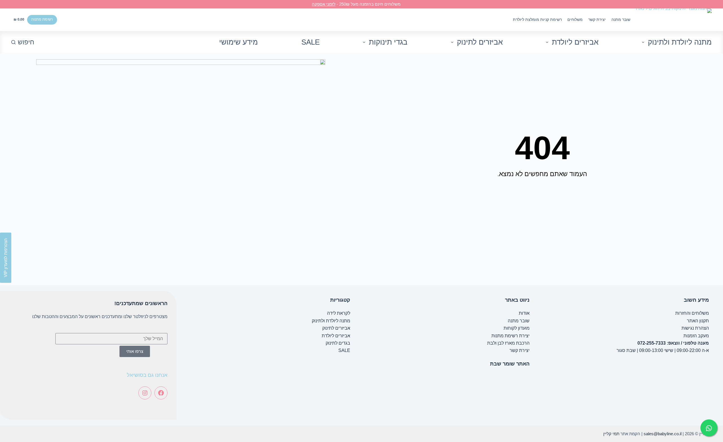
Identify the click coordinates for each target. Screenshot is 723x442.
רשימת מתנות (42, 19)
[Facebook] (161, 393)
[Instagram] (144, 393)
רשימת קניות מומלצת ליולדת (537, 19)
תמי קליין (611, 433)
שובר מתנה (620, 19)
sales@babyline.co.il (662, 433)
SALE (310, 42)
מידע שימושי (238, 42)
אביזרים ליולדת (575, 42)
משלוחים (575, 19)
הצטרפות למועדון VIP (5, 257)
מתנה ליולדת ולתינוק (680, 42)
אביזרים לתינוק (480, 42)
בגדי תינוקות (388, 42)
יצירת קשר (597, 19)
